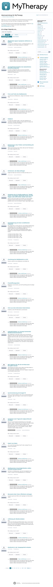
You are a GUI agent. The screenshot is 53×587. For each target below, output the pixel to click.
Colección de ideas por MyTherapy (44, 59)
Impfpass (10, 119)
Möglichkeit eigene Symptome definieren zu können (20, 41)
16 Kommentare (10, 99)
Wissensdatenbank (44, 81)
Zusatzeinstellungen (41, 45)
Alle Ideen (39, 24)
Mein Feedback (16, 36)
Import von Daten (12, 443)
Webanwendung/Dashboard (42, 44)
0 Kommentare (18, 430)
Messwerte (15, 151)
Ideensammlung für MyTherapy (43, 70)
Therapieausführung (16, 373)
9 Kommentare (10, 399)
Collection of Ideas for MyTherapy (43, 62)
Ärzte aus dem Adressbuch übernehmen (19, 308)
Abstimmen (4, 44)
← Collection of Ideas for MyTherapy (7, 16)
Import (14, 399)
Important (18, 52)
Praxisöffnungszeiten (14, 283)
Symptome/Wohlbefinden (18, 47)
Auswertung (39, 30)
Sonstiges (39, 38)
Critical (25, 52)
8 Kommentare (10, 448)
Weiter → (29, 568)
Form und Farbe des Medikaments (17, 94)
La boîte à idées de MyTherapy (43, 77)
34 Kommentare (10, 74)
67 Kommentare (10, 47)
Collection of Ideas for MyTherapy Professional (44, 64)
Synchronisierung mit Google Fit (17, 393)
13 (25, 568)
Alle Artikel (41, 83)
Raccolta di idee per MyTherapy (43, 79)
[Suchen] (49, 52)
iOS (32, 23)
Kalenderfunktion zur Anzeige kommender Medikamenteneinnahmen (19, 332)
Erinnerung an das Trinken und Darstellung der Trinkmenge (21, 145)
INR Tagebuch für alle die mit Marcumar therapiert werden (19, 365)
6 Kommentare (10, 239)
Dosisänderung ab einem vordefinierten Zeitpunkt (19, 223)
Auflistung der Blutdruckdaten (16, 519)
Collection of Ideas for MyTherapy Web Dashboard (45, 66)
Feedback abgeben (44, 57)
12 (22, 568)
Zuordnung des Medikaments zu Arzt (18, 259)
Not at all (11, 52)
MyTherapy (42, 86)
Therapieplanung (16, 239)
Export (15, 74)
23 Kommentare (10, 203)
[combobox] (43, 51)
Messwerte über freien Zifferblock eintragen (20, 494)
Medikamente (16, 99)
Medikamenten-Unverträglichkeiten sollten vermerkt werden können (19, 469)
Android (4, 24)
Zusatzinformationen (16, 125)
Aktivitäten (39, 27)
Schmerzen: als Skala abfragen (16, 171)
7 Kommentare (10, 373)
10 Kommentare (10, 288)
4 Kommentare (10, 125)
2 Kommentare (10, 263)
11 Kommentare (10, 151)
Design (38, 31)
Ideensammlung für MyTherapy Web (43, 74)
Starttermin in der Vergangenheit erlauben (19, 547)
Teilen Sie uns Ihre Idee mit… (42, 23)
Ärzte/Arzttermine (16, 288)
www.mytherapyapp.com (6, 26)
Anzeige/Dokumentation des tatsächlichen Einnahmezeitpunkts (19, 67)
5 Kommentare (10, 527)
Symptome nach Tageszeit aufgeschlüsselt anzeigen (19, 419)
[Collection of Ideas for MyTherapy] (25, 6)
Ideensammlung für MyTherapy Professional (44, 72)
